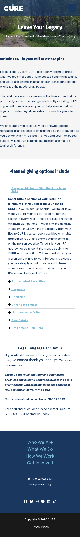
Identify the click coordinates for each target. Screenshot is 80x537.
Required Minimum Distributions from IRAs (38, 190)
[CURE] (13, 7)
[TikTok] (54, 501)
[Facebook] (25, 501)
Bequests (18, 289)
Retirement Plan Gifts (27, 328)
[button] (40, 189)
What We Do (40, 449)
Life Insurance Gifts (25, 312)
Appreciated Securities (28, 281)
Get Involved (40, 462)
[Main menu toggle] (72, 8)
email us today (39, 414)
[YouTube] (43, 501)
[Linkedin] (48, 501)
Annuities (18, 296)
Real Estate (19, 320)
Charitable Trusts (24, 304)
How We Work (40, 456)
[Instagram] (37, 501)
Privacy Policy (40, 526)
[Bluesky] (31, 501)
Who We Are (40, 442)
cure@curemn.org (40, 484)
